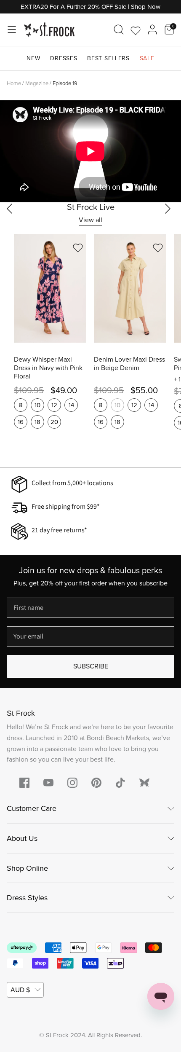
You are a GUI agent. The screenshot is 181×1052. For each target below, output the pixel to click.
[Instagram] (72, 783)
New (33, 58)
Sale (147, 58)
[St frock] (144, 783)
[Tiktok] (120, 783)
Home (14, 83)
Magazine (36, 83)
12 (54, 405)
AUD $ (20, 990)
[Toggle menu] (12, 29)
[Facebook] (24, 783)
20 (54, 422)
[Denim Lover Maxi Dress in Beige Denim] (130, 288)
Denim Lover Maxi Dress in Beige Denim (129, 363)
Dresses (63, 58)
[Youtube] (48, 783)
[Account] (152, 29)
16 (21, 422)
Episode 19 (65, 83)
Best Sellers (108, 58)
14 (71, 405)
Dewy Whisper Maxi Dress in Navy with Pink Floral (48, 368)
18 (37, 422)
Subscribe (90, 666)
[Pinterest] (96, 783)
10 (37, 405)
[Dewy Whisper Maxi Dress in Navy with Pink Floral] (50, 288)
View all (90, 220)
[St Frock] (49, 30)
